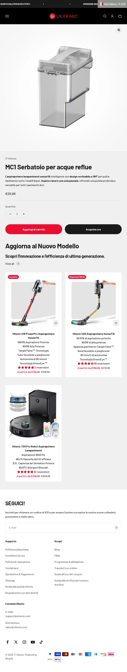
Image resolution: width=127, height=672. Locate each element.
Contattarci (12, 568)
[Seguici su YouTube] (33, 642)
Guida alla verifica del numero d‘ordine (71, 582)
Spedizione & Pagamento (19, 574)
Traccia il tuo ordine (65, 568)
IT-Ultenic (11, 158)
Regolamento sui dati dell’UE (22, 592)
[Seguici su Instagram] (24, 642)
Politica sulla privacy (17, 549)
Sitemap (10, 580)
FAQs (57, 555)
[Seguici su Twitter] (16, 642)
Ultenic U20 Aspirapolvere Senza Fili (94, 333)
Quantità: (10, 206)
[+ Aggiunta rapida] (56, 323)
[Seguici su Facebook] (7, 642)
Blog (57, 549)
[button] (112, 4)
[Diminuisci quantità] (10, 214)
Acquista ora (93, 229)
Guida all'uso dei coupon (68, 574)
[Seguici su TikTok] (41, 642)
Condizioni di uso (15, 555)
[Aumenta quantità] (24, 214)
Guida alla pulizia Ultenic (19, 586)
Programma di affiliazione (69, 561)
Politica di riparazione (17, 561)
